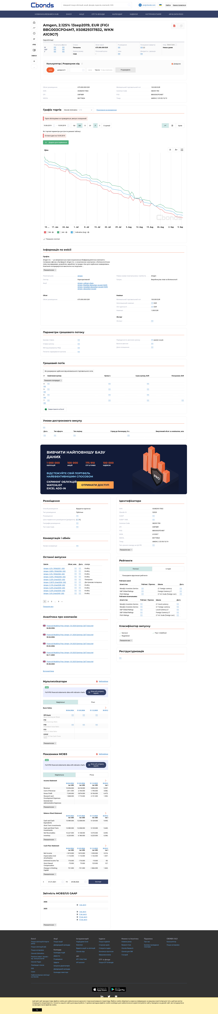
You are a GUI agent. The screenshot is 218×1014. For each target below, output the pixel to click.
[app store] (100, 989)
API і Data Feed (81, 959)
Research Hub (126, 945)
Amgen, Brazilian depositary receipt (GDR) (92, 285)
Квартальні (60, 702)
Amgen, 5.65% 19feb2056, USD (55, 577)
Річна (92, 775)
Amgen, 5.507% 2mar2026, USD (55, 582)
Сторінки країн (104, 945)
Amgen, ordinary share (85, 283)
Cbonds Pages (36, 962)
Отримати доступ (95, 484)
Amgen (80, 276)
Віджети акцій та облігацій (85, 948)
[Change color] (46, 232)
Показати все (49, 270)
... (34, 67)
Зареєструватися (179, 5)
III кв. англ (83, 917)
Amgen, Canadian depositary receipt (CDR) (93, 287)
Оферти (56, 962)
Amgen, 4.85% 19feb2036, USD (55, 571)
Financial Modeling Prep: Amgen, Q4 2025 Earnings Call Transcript (70, 644)
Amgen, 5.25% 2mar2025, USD (54, 579)
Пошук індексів (104, 942)
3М (79, 126)
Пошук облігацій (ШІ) (38, 947)
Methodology (103, 681)
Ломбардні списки (37, 965)
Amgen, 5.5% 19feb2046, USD (54, 574)
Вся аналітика (48, 671)
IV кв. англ (83, 920)
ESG (32, 968)
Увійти (168, 5)
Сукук (33, 972)
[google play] (118, 989)
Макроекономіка (105, 955)
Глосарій (124, 955)
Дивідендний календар (62, 945)
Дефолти (57, 956)
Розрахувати (125, 70)
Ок (37, 1010)
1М (74, 126)
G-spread (106, 126)
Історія (168, 569)
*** (63, 47)
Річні (93, 702)
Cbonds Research (127, 948)
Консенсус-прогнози (106, 951)
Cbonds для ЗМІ (127, 951)
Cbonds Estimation (37, 953)
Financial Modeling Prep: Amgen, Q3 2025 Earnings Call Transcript (70, 653)
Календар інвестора (61, 972)
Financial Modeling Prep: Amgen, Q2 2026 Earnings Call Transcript (70, 626)
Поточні (136, 569)
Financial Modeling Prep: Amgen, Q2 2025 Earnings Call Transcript (70, 662)
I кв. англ (82, 905)
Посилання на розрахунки (107, 110)
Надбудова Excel (82, 942)
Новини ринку (126, 942)
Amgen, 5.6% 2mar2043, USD (54, 593)
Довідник (177, 64)
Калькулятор (171, 942)
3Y (90, 126)
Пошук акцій (58, 942)
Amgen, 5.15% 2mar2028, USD (54, 585)
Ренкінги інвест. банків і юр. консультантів (39, 957)
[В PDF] (174, 26)
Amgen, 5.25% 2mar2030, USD (54, 588)
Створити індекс (105, 948)
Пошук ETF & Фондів (106, 962)
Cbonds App (80, 951)
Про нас (147, 942)
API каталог (80, 962)
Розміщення (58, 959)
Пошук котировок (37, 950)
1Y (85, 126)
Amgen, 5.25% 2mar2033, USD (54, 591)
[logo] (42, 5)
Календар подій (59, 953)
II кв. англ (83, 914)
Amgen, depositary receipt (87, 289)
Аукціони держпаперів (62, 966)
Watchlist (79, 945)
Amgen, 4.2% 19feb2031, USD (54, 568)
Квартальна (59, 775)
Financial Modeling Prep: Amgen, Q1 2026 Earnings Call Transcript (70, 635)
